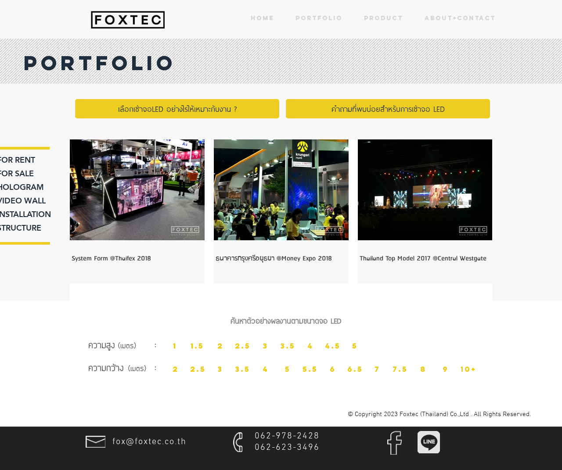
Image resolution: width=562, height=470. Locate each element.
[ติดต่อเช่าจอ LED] (128, 20)
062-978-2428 (287, 436)
